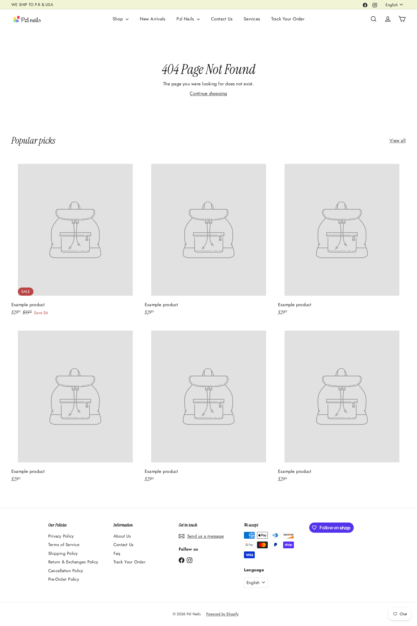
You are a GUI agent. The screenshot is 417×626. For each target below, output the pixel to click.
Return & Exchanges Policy (73, 562)
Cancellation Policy (65, 571)
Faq (117, 553)
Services (252, 19)
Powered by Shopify (222, 614)
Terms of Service (63, 545)
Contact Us (221, 19)
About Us (122, 536)
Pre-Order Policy (63, 579)
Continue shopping (208, 93)
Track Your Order (287, 19)
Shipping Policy (63, 553)
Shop (118, 19)
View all (397, 140)
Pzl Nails (185, 19)
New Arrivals (152, 19)
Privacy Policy (61, 536)
